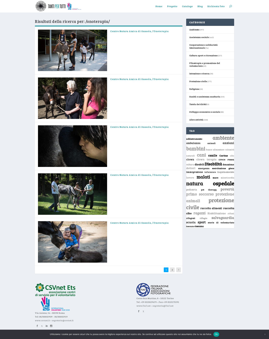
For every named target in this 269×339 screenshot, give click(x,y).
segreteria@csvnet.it (62, 320)
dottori (190, 168)
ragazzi (199, 213)
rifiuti (231, 213)
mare (215, 177)
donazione (228, 164)
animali (211, 143)
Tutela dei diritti (198, 104)
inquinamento (225, 171)
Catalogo (187, 6)
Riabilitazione (217, 213)
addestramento (194, 138)
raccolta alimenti (211, 208)
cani (201, 154)
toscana (199, 226)
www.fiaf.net (143, 305)
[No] (265, 334)
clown (190, 159)
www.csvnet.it (42, 320)
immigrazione (194, 171)
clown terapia (206, 159)
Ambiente (194, 29)
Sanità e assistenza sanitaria (204, 96)
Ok (216, 334)
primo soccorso (200, 194)
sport (202, 222)
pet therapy (209, 189)
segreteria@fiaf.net (163, 305)
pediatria (191, 189)
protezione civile (210, 203)
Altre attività (196, 119)
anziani (228, 143)
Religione (194, 88)
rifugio (203, 218)
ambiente (223, 137)
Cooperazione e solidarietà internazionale (203, 46)
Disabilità (213, 163)
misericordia (227, 177)
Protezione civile (198, 81)
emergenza (204, 168)
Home (158, 6)
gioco (231, 168)
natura (194, 183)
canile (212, 155)
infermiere (210, 172)
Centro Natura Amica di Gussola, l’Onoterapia (139, 31)
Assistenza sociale (199, 37)
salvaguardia (223, 217)
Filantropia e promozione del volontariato (204, 64)
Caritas (223, 155)
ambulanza (193, 143)
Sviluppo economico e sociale (204, 111)
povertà (227, 189)
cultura (190, 164)
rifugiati (190, 218)
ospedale (223, 183)
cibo (232, 155)
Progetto (172, 6)
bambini (195, 148)
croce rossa (226, 159)
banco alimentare (215, 149)
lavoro (190, 177)
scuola (191, 222)
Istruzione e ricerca (199, 73)
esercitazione (219, 168)
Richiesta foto (216, 6)
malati (203, 177)
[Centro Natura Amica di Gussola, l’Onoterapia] (72, 50)
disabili (199, 164)
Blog (200, 6)
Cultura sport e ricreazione (203, 55)
